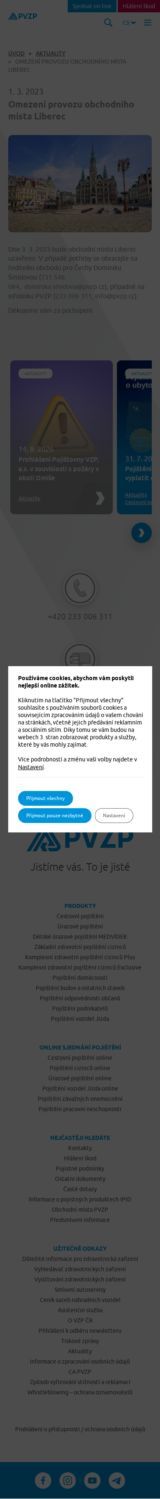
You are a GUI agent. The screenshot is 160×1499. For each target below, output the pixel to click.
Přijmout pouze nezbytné (54, 815)
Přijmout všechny (45, 798)
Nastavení (31, 767)
